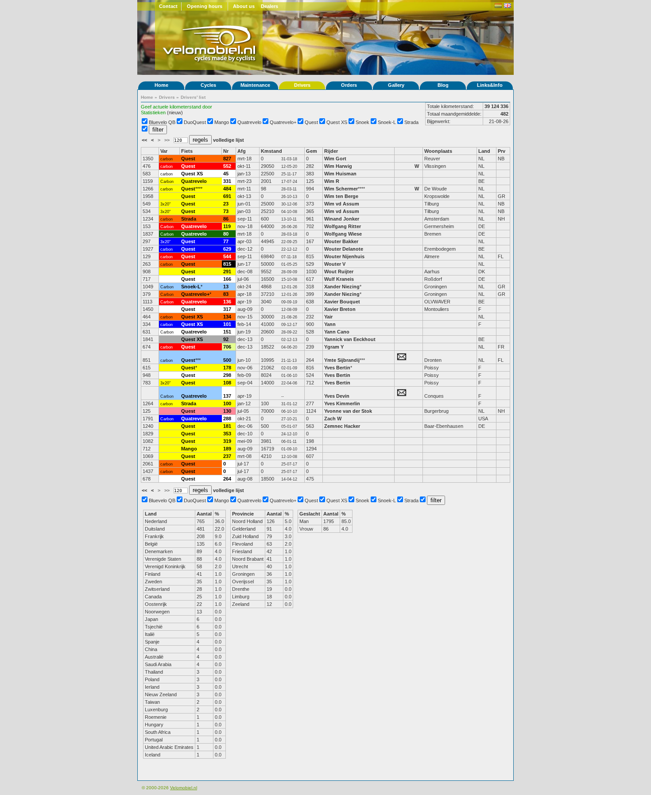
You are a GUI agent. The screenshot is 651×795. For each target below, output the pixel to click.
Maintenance (255, 85)
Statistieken (153, 112)
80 (226, 234)
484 (227, 188)
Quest (311, 122)
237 (227, 456)
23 (226, 203)
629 (227, 249)
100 (227, 403)
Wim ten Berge (341, 196)
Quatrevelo (249, 122)
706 (227, 346)
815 (227, 264)
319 (227, 441)
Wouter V (334, 264)
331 (227, 181)
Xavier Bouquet (342, 301)
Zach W (332, 418)
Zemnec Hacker (342, 426)
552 (227, 166)
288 (227, 418)
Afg (241, 151)
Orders (349, 85)
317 (227, 309)
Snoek (362, 122)
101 (227, 324)
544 (227, 256)
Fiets (187, 151)
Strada (411, 122)
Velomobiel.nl (183, 787)
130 (227, 411)
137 (227, 396)
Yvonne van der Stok (348, 411)
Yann (330, 324)
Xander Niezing (342, 286)
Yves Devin (336, 396)
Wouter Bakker (341, 241)
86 (226, 218)
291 (227, 271)
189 (227, 448)
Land (484, 151)
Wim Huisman (340, 173)
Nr (226, 151)
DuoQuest (195, 122)
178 (227, 367)
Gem (311, 151)
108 (227, 382)
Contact (168, 6)
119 (227, 226)
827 (227, 158)
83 (226, 294)
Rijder (331, 151)
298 (227, 375)
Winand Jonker (341, 218)
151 (227, 331)
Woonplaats (438, 151)
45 (226, 173)
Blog (443, 85)
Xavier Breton (340, 309)
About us (244, 6)
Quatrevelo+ (283, 122)
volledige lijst (228, 140)
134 (227, 316)
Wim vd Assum (341, 203)
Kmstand (271, 151)
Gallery (396, 85)
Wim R (331, 181)
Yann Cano (336, 331)
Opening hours (204, 6)
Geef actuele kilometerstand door (176, 106)
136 (227, 301)
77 (226, 241)
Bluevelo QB (162, 122)
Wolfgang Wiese (343, 234)
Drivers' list (193, 97)
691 (227, 196)
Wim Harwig (338, 166)
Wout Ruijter (339, 271)
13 (226, 286)
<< (145, 140)
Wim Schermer (341, 188)
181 (227, 426)
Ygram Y (334, 346)
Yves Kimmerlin (342, 403)
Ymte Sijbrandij (342, 360)
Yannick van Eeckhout (350, 339)
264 (227, 478)
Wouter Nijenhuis (344, 256)
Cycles (208, 85)
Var (163, 151)
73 (226, 211)
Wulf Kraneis (339, 279)
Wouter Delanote (343, 249)
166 (227, 279)
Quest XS (336, 122)
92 (226, 339)
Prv (501, 151)
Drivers (302, 85)
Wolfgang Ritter (342, 226)
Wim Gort (335, 158)
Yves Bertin (337, 367)
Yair (329, 316)
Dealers (269, 6)
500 (227, 360)
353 (227, 433)
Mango (221, 122)
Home (161, 85)
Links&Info (490, 85)
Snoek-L (387, 122)
